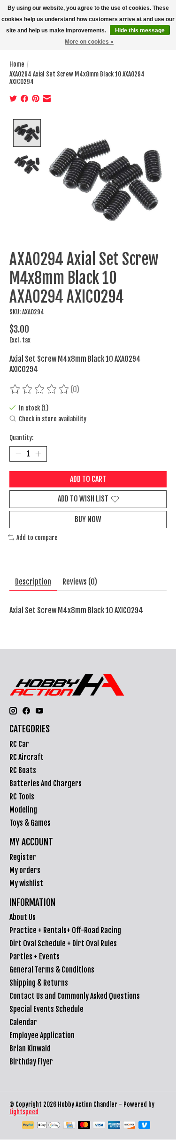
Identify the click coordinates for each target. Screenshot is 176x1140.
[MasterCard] (84, 1125)
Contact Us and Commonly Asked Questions (74, 996)
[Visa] (99, 1125)
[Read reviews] (39, 389)
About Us (22, 917)
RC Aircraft (26, 757)
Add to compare (37, 537)
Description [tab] (33, 581)
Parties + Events (34, 956)
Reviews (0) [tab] (79, 581)
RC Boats (22, 770)
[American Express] (114, 1125)
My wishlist (26, 883)
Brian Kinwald (30, 1048)
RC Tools (21, 796)
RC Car (19, 744)
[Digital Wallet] (48, 1125)
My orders (24, 870)
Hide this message (140, 30)
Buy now (88, 519)
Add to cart (88, 479)
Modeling (23, 809)
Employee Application (42, 1035)
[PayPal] (28, 1125)
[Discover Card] (129, 1125)
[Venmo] (144, 1125)
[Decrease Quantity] (18, 454)
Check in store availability (52, 419)
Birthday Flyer (31, 1061)
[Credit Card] (69, 1125)
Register (22, 857)
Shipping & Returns (38, 983)
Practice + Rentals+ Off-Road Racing (65, 930)
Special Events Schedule (46, 1009)
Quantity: (21, 437)
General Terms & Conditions (51, 969)
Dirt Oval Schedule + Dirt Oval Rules (63, 943)
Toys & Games (30, 823)
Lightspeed (23, 1112)
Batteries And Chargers (45, 783)
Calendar (23, 1022)
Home (16, 64)
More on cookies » (89, 41)
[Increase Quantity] (38, 454)
